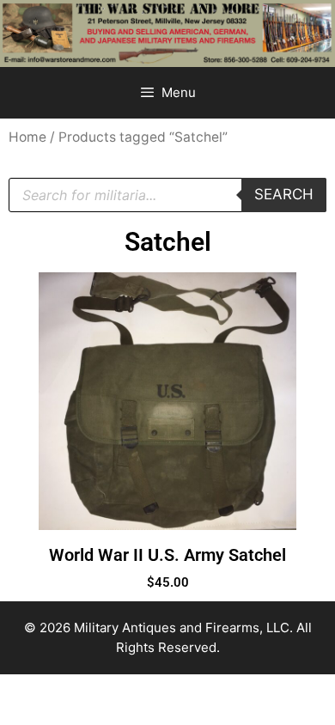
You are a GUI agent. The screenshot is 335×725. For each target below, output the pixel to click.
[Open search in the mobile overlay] (167, 195)
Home (27, 137)
